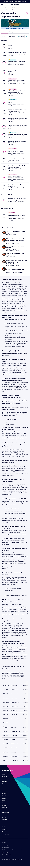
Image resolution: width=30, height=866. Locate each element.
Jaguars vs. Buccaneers (11, 422)
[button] (3, 36)
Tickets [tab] (4, 32)
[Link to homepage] (15, 4)
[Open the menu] (2, 4)
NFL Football (13, 8)
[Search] (26, 4)
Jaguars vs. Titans (9, 424)
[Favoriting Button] (28, 12)
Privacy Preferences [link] (6, 854)
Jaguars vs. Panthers (10, 419)
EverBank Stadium (7, 403)
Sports (7, 8)
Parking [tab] (11, 32)
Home (2, 8)
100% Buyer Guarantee (16, 1)
